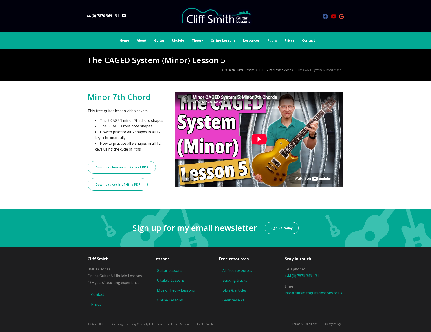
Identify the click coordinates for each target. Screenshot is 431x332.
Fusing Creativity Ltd (141, 324)
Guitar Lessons (169, 270)
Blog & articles (234, 290)
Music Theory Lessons (176, 290)
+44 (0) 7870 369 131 (302, 275)
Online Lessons (170, 300)
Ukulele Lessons (171, 280)
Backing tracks (234, 280)
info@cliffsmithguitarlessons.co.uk (313, 292)
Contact (97, 294)
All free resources (237, 270)
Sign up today (281, 228)
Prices (96, 304)
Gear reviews (233, 300)
